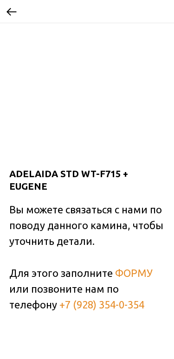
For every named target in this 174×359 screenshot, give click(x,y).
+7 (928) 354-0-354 (101, 304)
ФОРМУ (134, 273)
